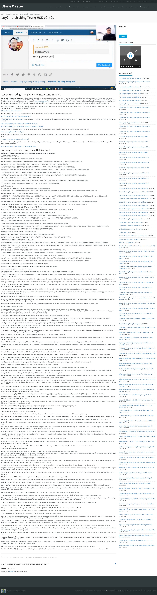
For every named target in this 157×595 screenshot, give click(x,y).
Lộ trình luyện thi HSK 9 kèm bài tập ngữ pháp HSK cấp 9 (136, 415)
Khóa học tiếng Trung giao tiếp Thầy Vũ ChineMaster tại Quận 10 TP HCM (22, 126)
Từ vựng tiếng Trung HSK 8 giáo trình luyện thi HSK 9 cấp (136, 441)
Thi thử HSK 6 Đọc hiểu (143, 1)
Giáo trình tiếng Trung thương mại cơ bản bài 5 (133, 202)
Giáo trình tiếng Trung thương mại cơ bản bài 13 (134, 168)
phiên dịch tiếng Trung (50, 557)
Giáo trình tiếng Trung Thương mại (129, 324)
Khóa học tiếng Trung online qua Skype (12, 132)
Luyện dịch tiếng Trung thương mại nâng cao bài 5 (134, 107)
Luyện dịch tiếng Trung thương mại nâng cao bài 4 (134, 112)
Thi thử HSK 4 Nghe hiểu (73, 1)
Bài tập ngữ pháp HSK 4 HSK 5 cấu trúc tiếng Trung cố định (137, 436)
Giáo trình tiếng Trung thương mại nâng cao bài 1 (134, 152)
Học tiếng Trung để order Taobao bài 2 (130, 87)
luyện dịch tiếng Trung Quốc (34, 557)
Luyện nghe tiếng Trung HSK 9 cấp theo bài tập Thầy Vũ (136, 519)
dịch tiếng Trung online (16, 557)
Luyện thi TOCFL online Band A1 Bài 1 (130, 229)
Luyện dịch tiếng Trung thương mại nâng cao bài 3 (134, 117)
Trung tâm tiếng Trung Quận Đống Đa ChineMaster (134, 82)
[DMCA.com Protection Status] (130, 57)
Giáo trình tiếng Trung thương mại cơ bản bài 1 (133, 215)
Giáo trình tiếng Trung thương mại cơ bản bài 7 (133, 195)
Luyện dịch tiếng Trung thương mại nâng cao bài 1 (134, 131)
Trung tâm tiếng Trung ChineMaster (12, 119)
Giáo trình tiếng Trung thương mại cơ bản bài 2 (133, 212)
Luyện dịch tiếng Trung (12, 14)
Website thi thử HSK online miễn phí (11, 111)
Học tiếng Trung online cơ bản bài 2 (130, 100)
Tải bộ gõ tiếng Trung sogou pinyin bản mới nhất (15, 139)
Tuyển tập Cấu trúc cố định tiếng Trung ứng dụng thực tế (136, 467)
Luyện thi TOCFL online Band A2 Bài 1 (130, 226)
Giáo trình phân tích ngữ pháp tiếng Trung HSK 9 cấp (135, 395)
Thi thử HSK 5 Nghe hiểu (101, 1)
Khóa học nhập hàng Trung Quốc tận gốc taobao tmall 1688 (18, 146)
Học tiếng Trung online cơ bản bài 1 (130, 104)
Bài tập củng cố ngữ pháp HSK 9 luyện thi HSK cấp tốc (135, 473)
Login (152, 1)
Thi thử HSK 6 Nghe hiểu (129, 1)
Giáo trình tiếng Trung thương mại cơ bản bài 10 (134, 183)
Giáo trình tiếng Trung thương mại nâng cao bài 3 (134, 142)
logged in (12, 571)
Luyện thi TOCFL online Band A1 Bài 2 (130, 222)
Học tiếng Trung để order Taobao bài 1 (130, 90)
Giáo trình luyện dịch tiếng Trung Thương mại (133, 236)
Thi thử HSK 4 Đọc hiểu (87, 1)
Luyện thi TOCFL (124, 232)
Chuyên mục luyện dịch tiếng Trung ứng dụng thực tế (16, 116)
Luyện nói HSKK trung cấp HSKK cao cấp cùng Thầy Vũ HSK (137, 499)
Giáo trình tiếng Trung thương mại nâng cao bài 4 (134, 136)
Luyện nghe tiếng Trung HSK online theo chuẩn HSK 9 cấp (136, 457)
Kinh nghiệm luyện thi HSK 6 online (130, 123)
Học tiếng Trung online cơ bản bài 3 (130, 97)
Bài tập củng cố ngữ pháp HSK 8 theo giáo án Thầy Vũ (135, 478)
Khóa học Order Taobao (126, 242)
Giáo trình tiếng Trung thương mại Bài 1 (131, 219)
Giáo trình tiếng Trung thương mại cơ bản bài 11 (134, 178)
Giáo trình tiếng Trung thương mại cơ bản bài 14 (134, 162)
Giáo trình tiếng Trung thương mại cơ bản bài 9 (133, 188)
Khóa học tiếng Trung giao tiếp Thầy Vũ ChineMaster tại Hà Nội (19, 123)
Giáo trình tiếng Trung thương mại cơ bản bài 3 (133, 209)
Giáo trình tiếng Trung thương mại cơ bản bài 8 (133, 192)
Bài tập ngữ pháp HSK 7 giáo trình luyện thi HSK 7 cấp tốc (136, 369)
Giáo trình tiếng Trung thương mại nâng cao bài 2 (134, 147)
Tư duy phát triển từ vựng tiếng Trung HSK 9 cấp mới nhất (137, 488)
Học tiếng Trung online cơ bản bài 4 (130, 94)
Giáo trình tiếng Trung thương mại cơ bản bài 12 (134, 173)
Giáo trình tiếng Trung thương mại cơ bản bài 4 (133, 205)
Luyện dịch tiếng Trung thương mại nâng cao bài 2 (134, 126)
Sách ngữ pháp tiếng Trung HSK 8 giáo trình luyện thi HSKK (137, 431)
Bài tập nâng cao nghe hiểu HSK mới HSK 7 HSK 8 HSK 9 (136, 514)
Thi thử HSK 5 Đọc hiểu (115, 1)
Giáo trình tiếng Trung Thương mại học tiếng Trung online (137, 319)
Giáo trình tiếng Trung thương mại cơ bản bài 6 (133, 199)
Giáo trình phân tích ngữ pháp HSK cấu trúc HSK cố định (136, 400)
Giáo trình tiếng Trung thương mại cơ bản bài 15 (134, 157)
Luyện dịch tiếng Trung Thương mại (130, 239)
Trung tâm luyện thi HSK (42, 102)
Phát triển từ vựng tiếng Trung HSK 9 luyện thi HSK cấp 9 (136, 504)
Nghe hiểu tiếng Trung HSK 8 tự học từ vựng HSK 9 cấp (135, 525)
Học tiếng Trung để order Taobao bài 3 (130, 78)
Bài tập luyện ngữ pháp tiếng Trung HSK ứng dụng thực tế (137, 447)
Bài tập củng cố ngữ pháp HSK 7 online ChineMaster (135, 483)
